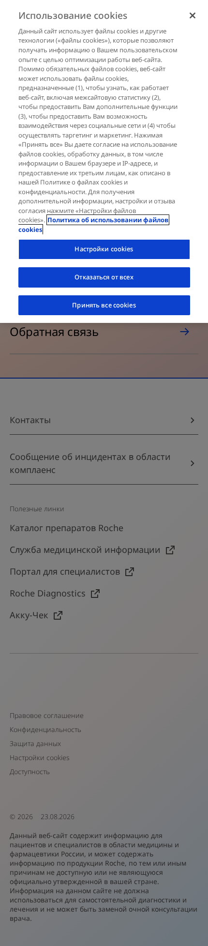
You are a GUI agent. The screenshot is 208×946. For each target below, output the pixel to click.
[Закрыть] (192, 15)
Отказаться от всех (103, 277)
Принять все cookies (103, 305)
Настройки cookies (103, 248)
